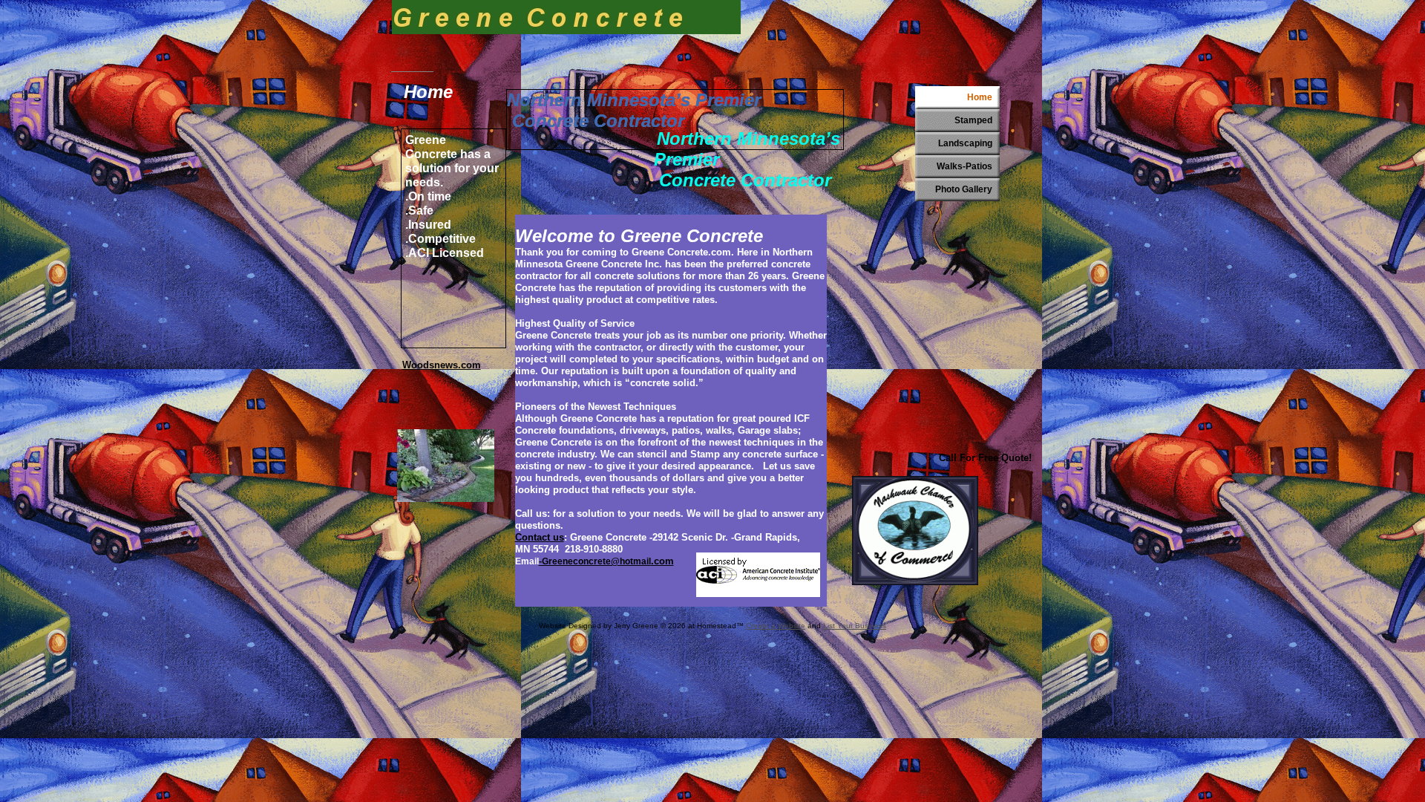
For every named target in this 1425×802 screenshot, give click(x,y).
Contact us (539, 537)
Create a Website (775, 626)
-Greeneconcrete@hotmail (595, 561)
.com (662, 561)
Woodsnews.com (441, 365)
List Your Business (854, 626)
